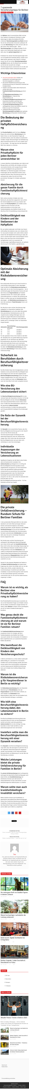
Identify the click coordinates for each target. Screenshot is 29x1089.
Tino (14, 854)
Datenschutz (4, 1066)
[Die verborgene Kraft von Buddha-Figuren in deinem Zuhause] (14, 884)
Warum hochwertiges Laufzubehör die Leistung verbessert (13, 916)
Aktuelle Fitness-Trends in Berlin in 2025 (14, 1018)
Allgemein (3, 12)
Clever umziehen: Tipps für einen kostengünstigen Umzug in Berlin (14, 833)
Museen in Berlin (7, 1086)
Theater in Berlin (21, 1085)
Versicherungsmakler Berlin (10, 77)
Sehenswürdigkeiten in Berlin (10, 1085)
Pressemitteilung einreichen (8, 1078)
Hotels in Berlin (15, 1086)
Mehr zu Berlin (6, 992)
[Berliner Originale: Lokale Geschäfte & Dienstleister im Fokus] (14, 951)
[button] (6, 2)
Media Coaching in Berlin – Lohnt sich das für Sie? (14, 838)
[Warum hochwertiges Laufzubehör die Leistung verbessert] (14, 906)
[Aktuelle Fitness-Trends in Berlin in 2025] (14, 1005)
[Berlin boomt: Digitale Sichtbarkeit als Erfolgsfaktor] (14, 929)
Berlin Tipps (10, 12)
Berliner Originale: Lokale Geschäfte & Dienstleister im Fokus (13, 961)
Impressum (4, 1065)
